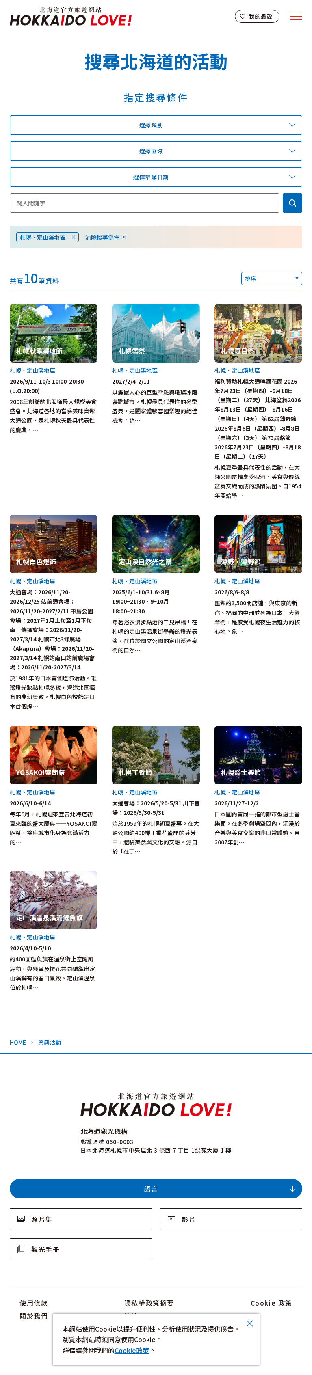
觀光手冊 (45, 1249)
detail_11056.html (137, 730)
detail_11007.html (35, 730)
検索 (292, 203)
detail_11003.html (35, 519)
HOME (18, 1042)
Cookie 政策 (271, 1303)
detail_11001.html (137, 308)
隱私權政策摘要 (149, 1303)
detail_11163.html (137, 519)
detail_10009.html (239, 519)
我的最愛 (261, 16)
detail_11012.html (35, 308)
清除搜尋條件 (102, 237)
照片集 (42, 1219)
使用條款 (34, 1303)
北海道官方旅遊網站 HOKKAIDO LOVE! (71, 16)
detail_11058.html (35, 875)
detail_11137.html (239, 730)
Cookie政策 (132, 1350)
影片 (189, 1219)
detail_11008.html (239, 308)
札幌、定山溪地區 (42, 237)
